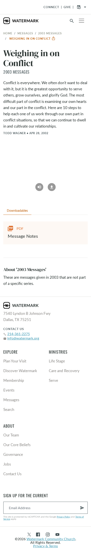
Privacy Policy (63, 516)
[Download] (52, 185)
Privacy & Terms (45, 546)
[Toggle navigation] (81, 20)
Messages (25, 33)
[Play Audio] (39, 185)
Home (7, 33)
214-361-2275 (18, 333)
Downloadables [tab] (17, 210)
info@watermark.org (23, 338)
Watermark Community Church (51, 538)
